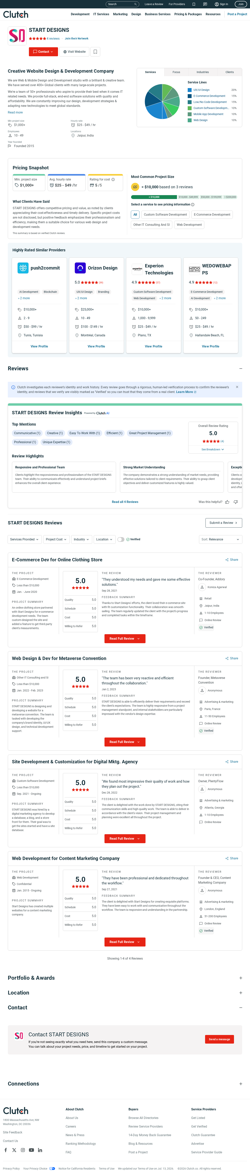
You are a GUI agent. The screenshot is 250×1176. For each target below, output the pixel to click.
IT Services (101, 14)
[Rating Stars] (89, 282)
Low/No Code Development (210, 102)
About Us (72, 1118)
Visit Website (77, 52)
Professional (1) (25, 442)
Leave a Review (154, 4)
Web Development (189, 225)
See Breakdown (211, 449)
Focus (176, 72)
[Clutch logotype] (15, 14)
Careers (71, 1126)
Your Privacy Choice (35, 1168)
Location (102, 539)
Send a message (219, 1039)
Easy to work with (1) (85, 433)
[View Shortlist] (194, 4)
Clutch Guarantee (203, 1135)
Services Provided (22, 539)
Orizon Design (102, 268)
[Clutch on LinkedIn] (40, 1150)
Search (112, 4)
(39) (101, 282)
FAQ (68, 1152)
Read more (15, 112)
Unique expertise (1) (56, 442)
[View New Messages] (205, 4)
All (135, 214)
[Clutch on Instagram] (23, 1150)
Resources (213, 14)
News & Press (75, 1135)
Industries (203, 72)
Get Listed (198, 1118)
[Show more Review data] (125, 638)
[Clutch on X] (14, 1150)
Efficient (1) (114, 433)
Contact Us (10, 1141)
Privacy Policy (11, 1168)
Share (234, 560)
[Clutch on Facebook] (5, 1150)
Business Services (158, 14)
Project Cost (54, 539)
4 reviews (53, 38)
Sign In (224, 4)
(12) (215, 282)
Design (136, 14)
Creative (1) (55, 433)
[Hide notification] (237, 387)
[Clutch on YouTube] (31, 1150)
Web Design (201, 120)
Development (80, 14)
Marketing (120, 14)
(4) (222, 441)
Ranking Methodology (81, 1144)
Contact (43, 52)
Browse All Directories (143, 1118)
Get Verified (199, 1126)
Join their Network (76, 38)
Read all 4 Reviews (125, 502)
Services (150, 72)
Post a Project (237, 14)
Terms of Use (106, 1168)
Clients (230, 72)
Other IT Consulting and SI (151, 225)
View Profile (39, 346)
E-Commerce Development (209, 95)
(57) (158, 282)
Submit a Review (221, 523)
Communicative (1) (27, 433)
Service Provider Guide (206, 1152)
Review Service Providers (146, 1126)
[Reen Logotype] (23, 268)
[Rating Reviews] (37, 38)
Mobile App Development (208, 114)
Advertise (197, 1144)
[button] (25, 539)
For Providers (177, 4)
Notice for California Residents (77, 1168)
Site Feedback (12, 1132)
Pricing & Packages (188, 14)
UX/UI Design (202, 89)
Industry (79, 539)
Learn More (184, 392)
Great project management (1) (150, 433)
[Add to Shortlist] (95, 51)
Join (241, 4)
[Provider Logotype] (17, 36)
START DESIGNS (49, 30)
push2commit (45, 268)
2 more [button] (25, 298)
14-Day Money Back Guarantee (150, 1135)
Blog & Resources (141, 1144)
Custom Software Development (211, 108)
